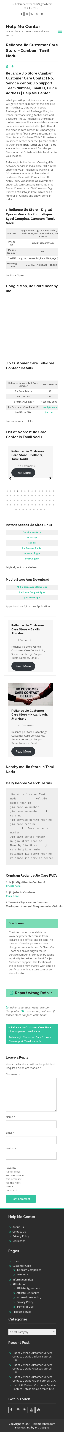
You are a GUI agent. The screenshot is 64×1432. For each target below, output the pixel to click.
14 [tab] (53, 491)
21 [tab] (28, 496)
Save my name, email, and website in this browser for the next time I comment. (15, 1179)
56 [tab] (53, 505)
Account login (32, 553)
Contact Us (19, 1231)
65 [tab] (44, 509)
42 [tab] (53, 500)
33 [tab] (21, 500)
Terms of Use (25, 1306)
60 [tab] (26, 509)
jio (54, 1011)
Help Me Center (23, 26)
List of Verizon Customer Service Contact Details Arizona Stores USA (33, 1378)
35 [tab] (28, 500)
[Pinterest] (42, 14)
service (10, 1015)
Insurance (22, 1274)
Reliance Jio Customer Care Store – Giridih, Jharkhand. (27, 629)
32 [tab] (18, 500)
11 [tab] (42, 491)
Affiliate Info (19, 1284)
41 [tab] (50, 500)
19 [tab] (21, 496)
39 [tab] (42, 500)
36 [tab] (32, 500)
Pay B (31, 542)
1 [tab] (7, 491)
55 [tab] (50, 505)
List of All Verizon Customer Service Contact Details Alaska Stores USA (34, 1387)
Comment (13, 1074)
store (18, 1015)
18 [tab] (18, 496)
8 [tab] (32, 491)
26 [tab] (46, 496)
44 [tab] (10, 505)
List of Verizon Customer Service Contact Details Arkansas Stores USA (32, 1368)
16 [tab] (10, 496)
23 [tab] (35, 496)
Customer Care (21, 1265)
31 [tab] (14, 500)
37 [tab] (35, 500)
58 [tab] (19, 509)
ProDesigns (42, 1427)
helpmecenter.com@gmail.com (33, 4)
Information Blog (22, 1279)
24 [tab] (39, 496)
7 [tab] (28, 491)
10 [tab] (39, 491)
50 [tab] (32, 505)
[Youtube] (37, 14)
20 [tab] (25, 496)
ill (35, 542)
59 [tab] (23, 509)
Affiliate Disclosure (28, 1292)
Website (11, 1148)
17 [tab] (14, 496)
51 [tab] (35, 505)
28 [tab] (53, 496)
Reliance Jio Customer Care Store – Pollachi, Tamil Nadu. (27, 455)
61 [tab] (30, 509)
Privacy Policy (20, 1236)
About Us (18, 1227)
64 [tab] (41, 509)
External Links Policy (29, 1297)
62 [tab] (34, 509)
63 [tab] (37, 509)
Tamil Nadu (32, 1007)
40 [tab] (46, 500)
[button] (10, 476)
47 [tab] (21, 505)
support (26, 1015)
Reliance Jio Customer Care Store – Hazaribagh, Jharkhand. (29, 714)
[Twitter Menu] (32, 14)
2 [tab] (10, 491)
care (28, 1011)
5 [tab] (21, 491)
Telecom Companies (29, 1269)
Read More (23, 473)
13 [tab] (50, 491)
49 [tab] (28, 505)
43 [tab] (7, 505)
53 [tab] (42, 505)
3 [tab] (14, 491)
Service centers (32, 532)
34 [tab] (25, 500)
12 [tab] (46, 491)
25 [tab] (42, 496)
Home (16, 1261)
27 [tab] (50, 496)
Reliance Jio (16, 1007)
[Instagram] (26, 14)
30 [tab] (10, 500)
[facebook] (21, 14)
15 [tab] (7, 496)
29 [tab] (7, 500)
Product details (21, 1311)
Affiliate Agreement (28, 1288)
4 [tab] (18, 491)
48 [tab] (25, 505)
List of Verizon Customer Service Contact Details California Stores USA (32, 1356)
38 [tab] (39, 500)
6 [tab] (25, 491)
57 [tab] (16, 509)
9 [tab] (35, 491)
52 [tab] (39, 505)
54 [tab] (46, 505)
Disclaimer (18, 1240)
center (35, 1011)
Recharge (32, 537)
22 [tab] (32, 496)
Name (10, 1117)
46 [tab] (18, 505)
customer (46, 1011)
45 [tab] (14, 505)
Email (10, 1132)
